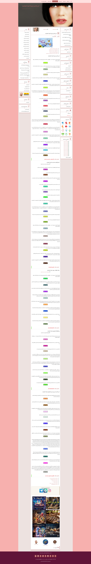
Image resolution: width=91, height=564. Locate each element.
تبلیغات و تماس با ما (43, 1)
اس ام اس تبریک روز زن (68, 45)
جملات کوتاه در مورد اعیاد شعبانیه (53, 51)
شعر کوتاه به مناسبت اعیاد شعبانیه (53, 49)
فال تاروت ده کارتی (26, 50)
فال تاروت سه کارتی (26, 40)
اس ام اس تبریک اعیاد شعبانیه (30, 5)
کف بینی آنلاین (69, 76)
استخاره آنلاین (49, 1)
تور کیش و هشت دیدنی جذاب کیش (24, 68)
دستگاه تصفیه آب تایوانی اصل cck (24, 77)
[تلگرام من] (53, 556)
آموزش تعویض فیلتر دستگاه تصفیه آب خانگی (25, 75)
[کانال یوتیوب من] (38, 556)
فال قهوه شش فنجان (68, 69)
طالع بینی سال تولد (68, 157)
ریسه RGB (69, 113)
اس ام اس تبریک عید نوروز (67, 43)
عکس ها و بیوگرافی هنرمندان (25, 111)
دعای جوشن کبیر (68, 90)
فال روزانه (60, 1)
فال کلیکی (69, 99)
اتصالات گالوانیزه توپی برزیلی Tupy (24, 73)
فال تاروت (64, 1)
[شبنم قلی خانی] (36, 29)
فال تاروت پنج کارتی (26, 44)
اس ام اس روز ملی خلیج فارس (54, 479)
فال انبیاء (69, 59)
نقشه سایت (42, 561)
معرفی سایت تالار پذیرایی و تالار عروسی (25, 70)
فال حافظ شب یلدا (26, 88)
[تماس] (45, 556)
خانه (71, 1)
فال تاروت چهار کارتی (26, 42)
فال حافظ (68, 1)
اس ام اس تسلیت (55, 482)
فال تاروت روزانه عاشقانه (25, 54)
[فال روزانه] (39, 503)
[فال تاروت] (53, 503)
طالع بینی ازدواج (68, 83)
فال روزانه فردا (27, 109)
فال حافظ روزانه (27, 86)
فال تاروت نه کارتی (26, 48)
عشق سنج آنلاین (68, 106)
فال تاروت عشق (27, 52)
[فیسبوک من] (50, 556)
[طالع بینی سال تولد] (66, 149)
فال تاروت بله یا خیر (26, 56)
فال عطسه (27, 102)
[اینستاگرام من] (48, 556)
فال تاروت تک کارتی (26, 38)
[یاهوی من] (55, 556)
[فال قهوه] (53, 517)
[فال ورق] (39, 530)
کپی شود (45, 62)
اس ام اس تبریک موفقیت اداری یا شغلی (66, 38)
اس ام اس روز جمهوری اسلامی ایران (66, 32)
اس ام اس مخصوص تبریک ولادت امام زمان (66, 41)
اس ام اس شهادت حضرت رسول (54, 483)
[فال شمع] (39, 517)
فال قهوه (69, 66)
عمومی (54, 547)
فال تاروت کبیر (27, 34)
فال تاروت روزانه (27, 32)
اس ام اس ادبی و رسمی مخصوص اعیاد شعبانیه (52, 53)
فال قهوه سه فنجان (68, 67)
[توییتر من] (43, 556)
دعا (70, 92)
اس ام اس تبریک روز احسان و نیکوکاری (67, 35)
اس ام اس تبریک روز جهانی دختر (54, 478)
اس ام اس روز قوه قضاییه (54, 484)
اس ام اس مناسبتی (55, 1)
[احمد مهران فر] (55, 29)
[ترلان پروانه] (45, 29)
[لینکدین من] (36, 556)
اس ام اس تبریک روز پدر (55, 480)
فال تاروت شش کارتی (26, 46)
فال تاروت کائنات (26, 36)
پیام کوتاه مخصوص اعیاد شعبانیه (53, 52)
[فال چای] (53, 530)
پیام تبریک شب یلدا (26, 90)
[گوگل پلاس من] (41, 556)
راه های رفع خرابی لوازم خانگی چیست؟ (25, 65)
